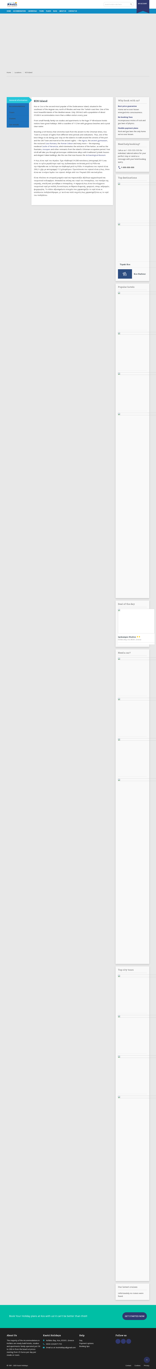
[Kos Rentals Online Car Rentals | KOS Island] (12, 4)
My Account (142, 4)
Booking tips (84, 1346)
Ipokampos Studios (129, 637)
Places (48, 11)
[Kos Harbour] (125, 274)
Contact (128, 1365)
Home (9, 11)
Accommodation (19, 11)
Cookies (138, 1365)
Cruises (12, 118)
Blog (55, 11)
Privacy (146, 1365)
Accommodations (17, 106)
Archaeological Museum (96, 155)
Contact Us (72, 11)
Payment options (86, 1343)
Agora (84, 140)
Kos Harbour (140, 274)
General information (18, 100)
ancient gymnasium (99, 140)
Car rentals (32, 11)
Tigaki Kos (125, 264)
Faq (80, 1340)
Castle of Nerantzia (50, 146)
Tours (41, 11)
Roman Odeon (67, 143)
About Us (62, 11)
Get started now (134, 1316)
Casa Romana (51, 143)
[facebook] (118, 1341)
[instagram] (128, 1341)
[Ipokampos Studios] (136, 621)
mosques (46, 149)
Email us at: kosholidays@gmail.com (61, 1347)
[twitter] (123, 1341)
